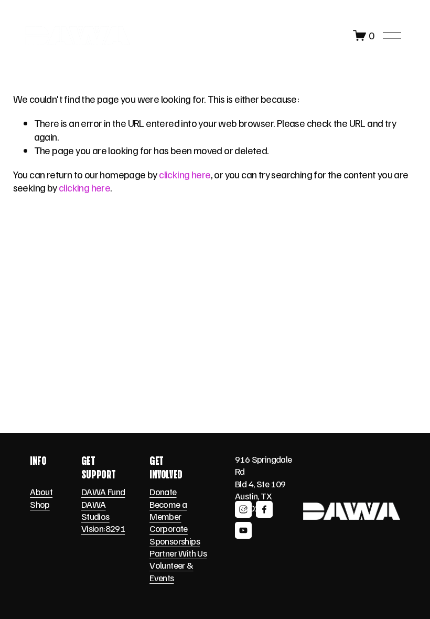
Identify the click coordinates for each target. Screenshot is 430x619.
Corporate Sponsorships (174, 534)
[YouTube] (243, 530)
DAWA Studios (95, 510)
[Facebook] (264, 509)
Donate (162, 491)
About (41, 491)
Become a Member (168, 510)
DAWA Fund (103, 491)
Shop (40, 504)
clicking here (184, 174)
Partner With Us (178, 553)
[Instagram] (243, 509)
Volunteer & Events (171, 571)
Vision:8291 (103, 528)
